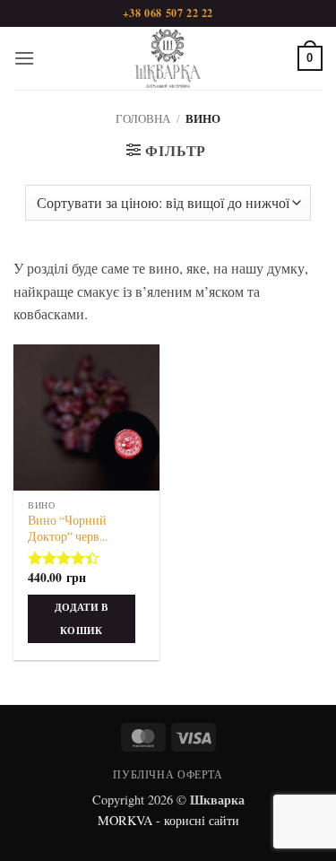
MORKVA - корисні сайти (168, 820)
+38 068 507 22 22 (168, 13)
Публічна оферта (167, 774)
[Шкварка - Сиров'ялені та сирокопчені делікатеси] (168, 58)
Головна (143, 118)
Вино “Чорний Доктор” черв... (68, 528)
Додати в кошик (81, 619)
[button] (24, 58)
